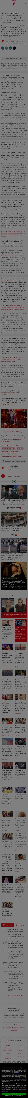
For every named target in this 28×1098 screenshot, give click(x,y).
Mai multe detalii (16, 1072)
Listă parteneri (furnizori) (5, 1091)
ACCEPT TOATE (14, 1093)
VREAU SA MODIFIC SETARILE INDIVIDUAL (14, 1095)
